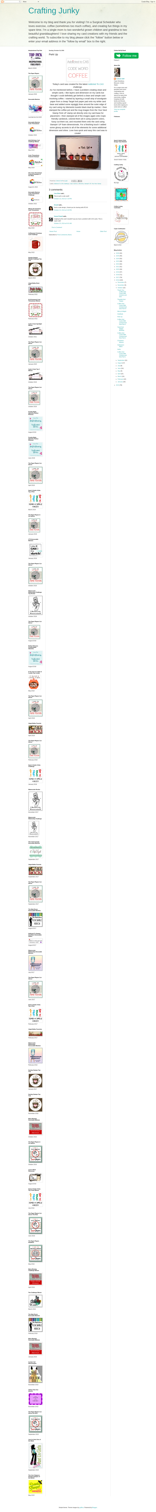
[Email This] (72, 181)
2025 (118, 256)
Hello (119, 349)
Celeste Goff (120, 79)
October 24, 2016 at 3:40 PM (63, 210)
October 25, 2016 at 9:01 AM (63, 223)
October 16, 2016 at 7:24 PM (63, 199)
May (119, 371)
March (120, 376)
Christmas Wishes (120, 341)
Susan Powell (58, 216)
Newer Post (53, 231)
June (119, 368)
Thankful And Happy (121, 300)
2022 (118, 264)
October (120, 288)
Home (78, 231)
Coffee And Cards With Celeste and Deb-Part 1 (122, 354)
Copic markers (74, 183)
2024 (118, 258)
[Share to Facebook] (79, 181)
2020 (118, 269)
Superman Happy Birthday (120, 328)
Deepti (56, 205)
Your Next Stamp (96, 183)
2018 (118, 274)
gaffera (81, 1507)
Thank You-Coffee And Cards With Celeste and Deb (122, 293)
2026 (118, 253)
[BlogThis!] (74, 181)
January (120, 382)
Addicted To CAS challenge (61, 183)
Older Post (103, 231)
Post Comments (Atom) (64, 235)
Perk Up (119, 317)
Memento (81, 183)
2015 (118, 385)
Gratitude (120, 314)
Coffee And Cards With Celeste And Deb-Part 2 (122, 335)
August (120, 363)
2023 (118, 261)
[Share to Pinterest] (81, 181)
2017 (118, 277)
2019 (118, 272)
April (119, 374)
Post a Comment (57, 227)
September (121, 360)
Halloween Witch (120, 345)
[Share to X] (77, 181)
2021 (118, 266)
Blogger (94, 1507)
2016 (118, 280)
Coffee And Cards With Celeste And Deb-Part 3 (122, 322)
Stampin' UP (87, 183)
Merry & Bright (121, 311)
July (119, 366)
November (121, 285)
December (121, 282)
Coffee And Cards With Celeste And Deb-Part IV (122, 306)
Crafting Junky (53, 10)
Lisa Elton (57, 193)
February (121, 379)
